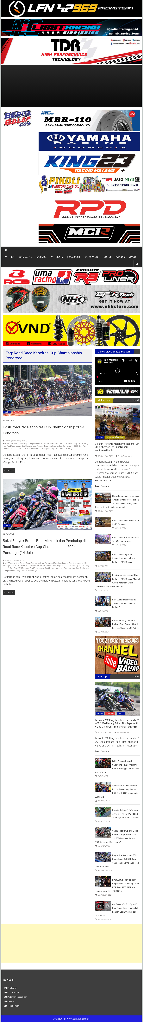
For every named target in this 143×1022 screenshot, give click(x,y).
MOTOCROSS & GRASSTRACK (65, 256)
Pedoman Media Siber (17, 997)
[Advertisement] (71, 85)
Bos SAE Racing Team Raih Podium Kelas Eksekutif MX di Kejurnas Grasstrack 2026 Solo (125, 624)
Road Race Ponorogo (29, 571)
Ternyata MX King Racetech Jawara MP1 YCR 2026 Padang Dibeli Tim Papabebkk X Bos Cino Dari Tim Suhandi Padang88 (117, 723)
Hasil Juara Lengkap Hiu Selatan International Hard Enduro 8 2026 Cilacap (123, 558)
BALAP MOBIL (91, 256)
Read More (101, 486)
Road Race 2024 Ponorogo (19, 568)
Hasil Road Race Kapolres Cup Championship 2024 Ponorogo (66, 444)
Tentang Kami (13, 1006)
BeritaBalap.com (125, 456)
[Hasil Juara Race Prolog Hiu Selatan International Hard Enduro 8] (103, 601)
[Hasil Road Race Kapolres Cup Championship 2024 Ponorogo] (47, 390)
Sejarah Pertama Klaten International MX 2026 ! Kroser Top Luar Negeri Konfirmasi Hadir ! (117, 447)
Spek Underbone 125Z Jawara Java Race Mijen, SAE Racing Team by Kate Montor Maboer (125, 814)
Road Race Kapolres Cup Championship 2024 (61, 446)
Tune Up (121, 713)
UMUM (132, 256)
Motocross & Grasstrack (115, 437)
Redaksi (10, 1001)
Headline (7, 412)
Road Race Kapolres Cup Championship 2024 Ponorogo (50, 568)
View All (135, 400)
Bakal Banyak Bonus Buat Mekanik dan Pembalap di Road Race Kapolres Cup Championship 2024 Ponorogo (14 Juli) (44, 547)
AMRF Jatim (10, 563)
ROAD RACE (24, 256)
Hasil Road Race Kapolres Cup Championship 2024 (24, 444)
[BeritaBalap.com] (6, 250)
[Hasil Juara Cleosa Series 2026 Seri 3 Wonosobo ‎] (103, 521)
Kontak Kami (13, 992)
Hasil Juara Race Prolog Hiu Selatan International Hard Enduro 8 (124, 603)
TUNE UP (107, 256)
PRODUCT (120, 256)
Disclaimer (12, 988)
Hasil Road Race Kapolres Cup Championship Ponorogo (23, 446)
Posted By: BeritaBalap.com (15, 441)
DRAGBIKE (41, 256)
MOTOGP (9, 256)
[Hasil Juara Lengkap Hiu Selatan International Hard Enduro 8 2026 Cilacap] (103, 555)
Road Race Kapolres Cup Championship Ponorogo (54, 449)
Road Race (18, 412)
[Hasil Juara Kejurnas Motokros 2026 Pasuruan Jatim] (103, 538)
